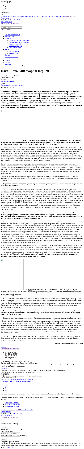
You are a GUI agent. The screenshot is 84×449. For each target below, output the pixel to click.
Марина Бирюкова (7, 81)
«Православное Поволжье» (10, 349)
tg (5, 387)
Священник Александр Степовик (12, 85)
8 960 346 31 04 (16, 20)
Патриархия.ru (6, 368)
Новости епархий (15, 44)
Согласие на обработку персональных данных (17, 379)
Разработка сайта (27, 410)
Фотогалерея (13, 53)
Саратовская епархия (12, 35)
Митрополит (9, 36)
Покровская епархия (12, 403)
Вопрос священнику (12, 57)
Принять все (10, 447)
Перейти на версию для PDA (11, 410)
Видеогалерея (14, 51)
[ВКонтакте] (5, 87)
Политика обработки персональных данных (16, 381)
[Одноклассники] (8, 87)
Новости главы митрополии (19, 40)
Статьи (7, 55)
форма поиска (70, 16)
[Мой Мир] (16, 87)
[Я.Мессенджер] (2, 87)
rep (6, 385)
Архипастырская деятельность (19, 42)
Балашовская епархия (12, 404)
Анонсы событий (15, 47)
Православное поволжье (33, 16)
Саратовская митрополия (14, 33)
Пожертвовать (6, 18)
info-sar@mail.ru (6, 22)
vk (6, 388)
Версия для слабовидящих (10, 23)
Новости (8, 38)
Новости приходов (15, 46)
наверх (3, 347)
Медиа (7, 49)
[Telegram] (10, 87)
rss (6, 390)
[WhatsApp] (13, 87)
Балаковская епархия (12, 406)
